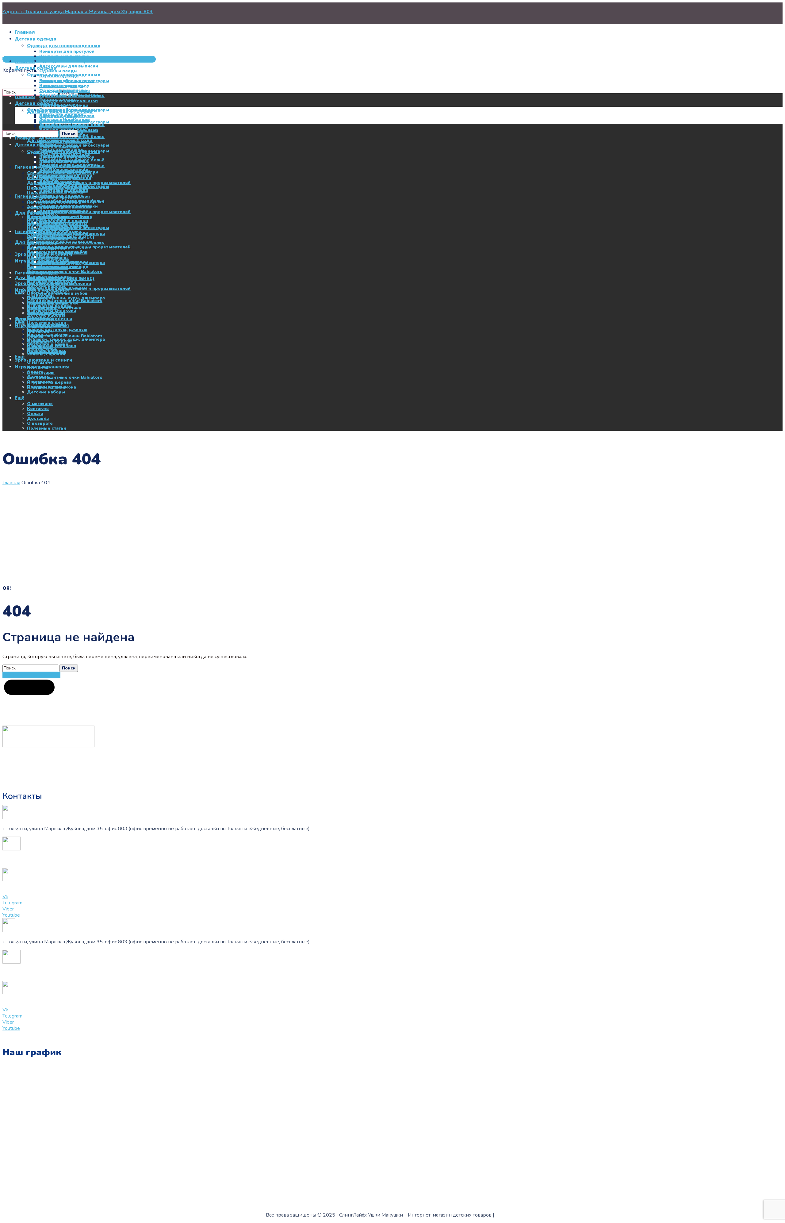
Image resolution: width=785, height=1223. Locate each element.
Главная (11, 482)
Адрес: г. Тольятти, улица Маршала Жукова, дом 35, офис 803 (77, 11)
